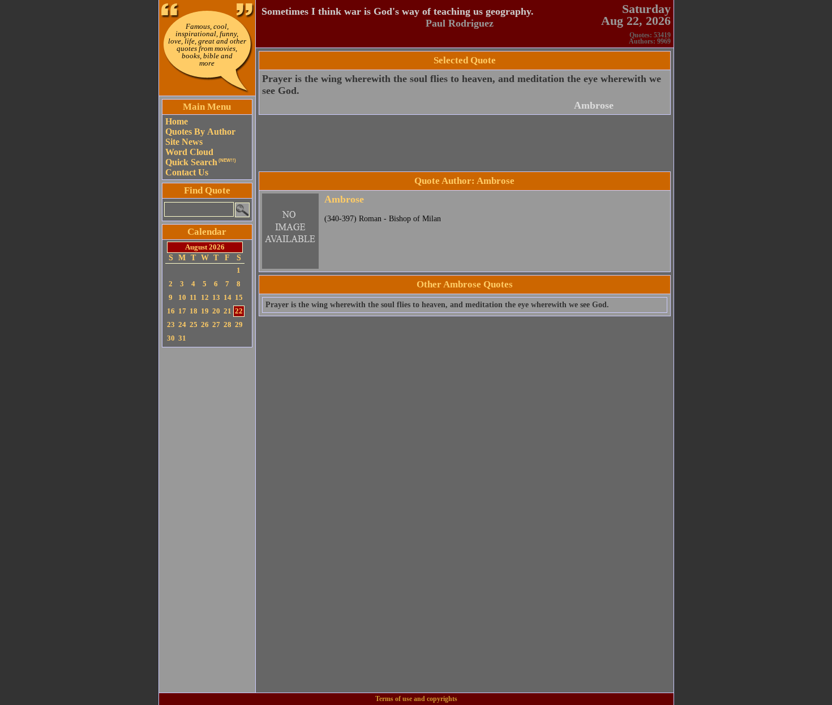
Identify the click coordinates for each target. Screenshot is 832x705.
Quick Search (200, 162)
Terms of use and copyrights (416, 699)
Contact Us (186, 172)
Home (176, 121)
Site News (184, 142)
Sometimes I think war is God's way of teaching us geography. (397, 11)
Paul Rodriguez (460, 23)
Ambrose (594, 105)
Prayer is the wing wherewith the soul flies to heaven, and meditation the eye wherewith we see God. (437, 304)
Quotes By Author (200, 131)
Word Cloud (189, 152)
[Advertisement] (207, 520)
